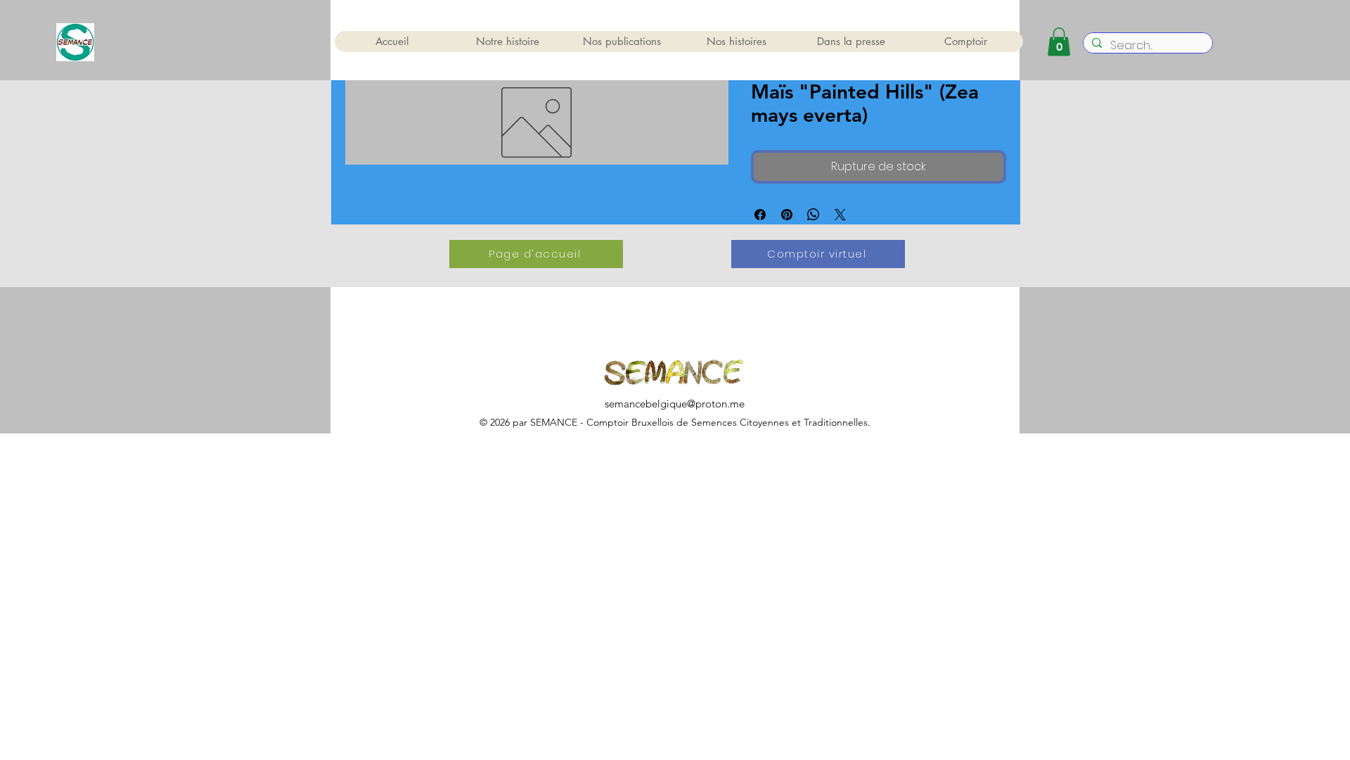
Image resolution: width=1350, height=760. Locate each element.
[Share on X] (840, 214)
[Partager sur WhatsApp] (813, 214)
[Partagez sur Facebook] (760, 214)
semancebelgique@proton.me (675, 403)
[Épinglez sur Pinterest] (786, 214)
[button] (1059, 41)
